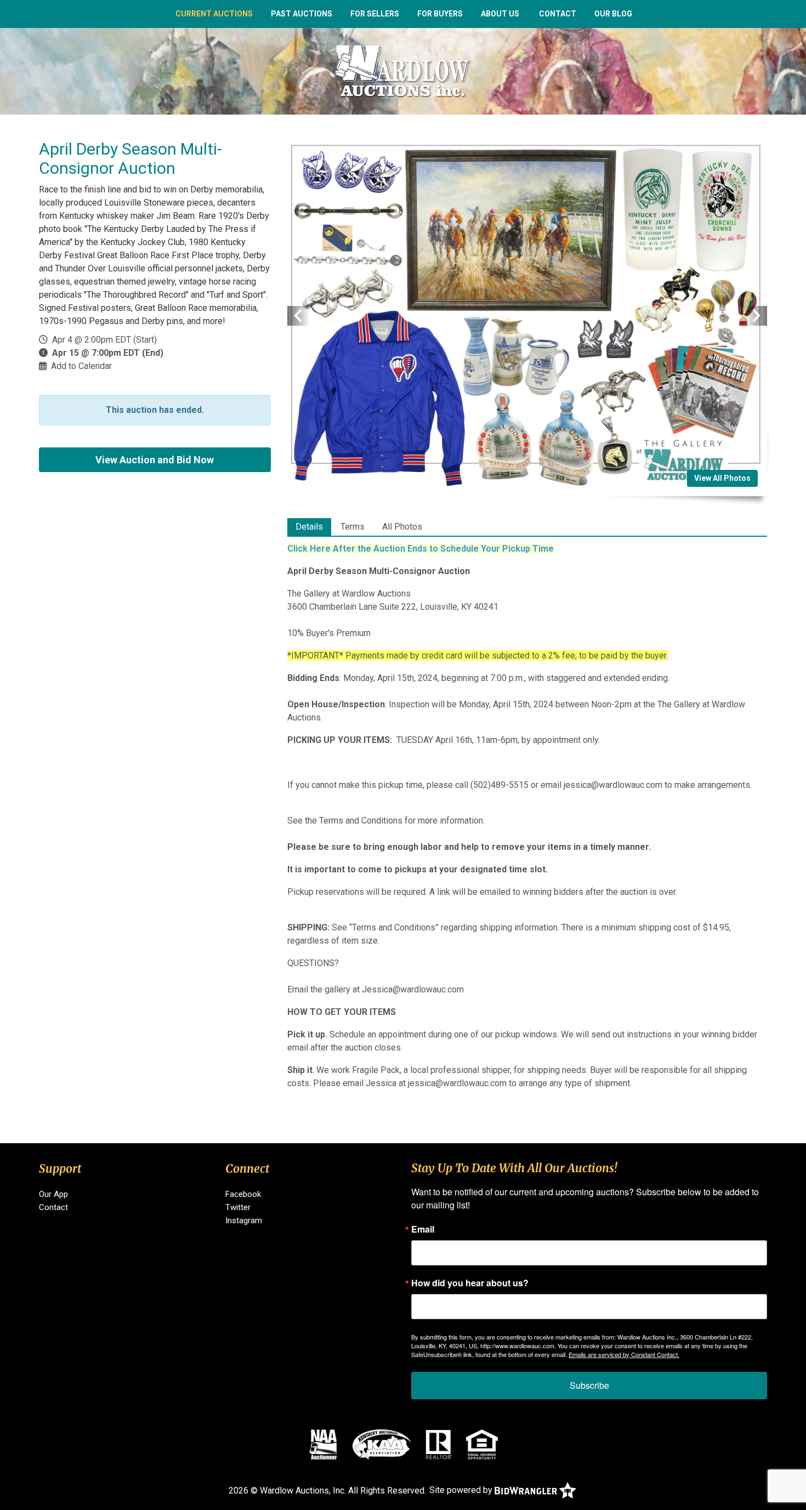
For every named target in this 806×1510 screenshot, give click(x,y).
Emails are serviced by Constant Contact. (624, 1354)
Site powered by (462, 1490)
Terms (352, 526)
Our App (53, 1194)
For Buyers (440, 13)
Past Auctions (301, 13)
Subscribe (589, 1385)
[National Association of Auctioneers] (323, 1444)
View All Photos (722, 478)
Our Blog (613, 13)
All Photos (402, 526)
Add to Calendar (81, 366)
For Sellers (374, 13)
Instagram (243, 1220)
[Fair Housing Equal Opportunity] (482, 1444)
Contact (557, 13)
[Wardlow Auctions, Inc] (403, 70)
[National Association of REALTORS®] (438, 1444)
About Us (500, 13)
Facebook (243, 1194)
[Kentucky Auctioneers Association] (382, 1444)
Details (309, 526)
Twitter (238, 1207)
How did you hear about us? (470, 1283)
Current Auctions (214, 13)
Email (422, 1229)
